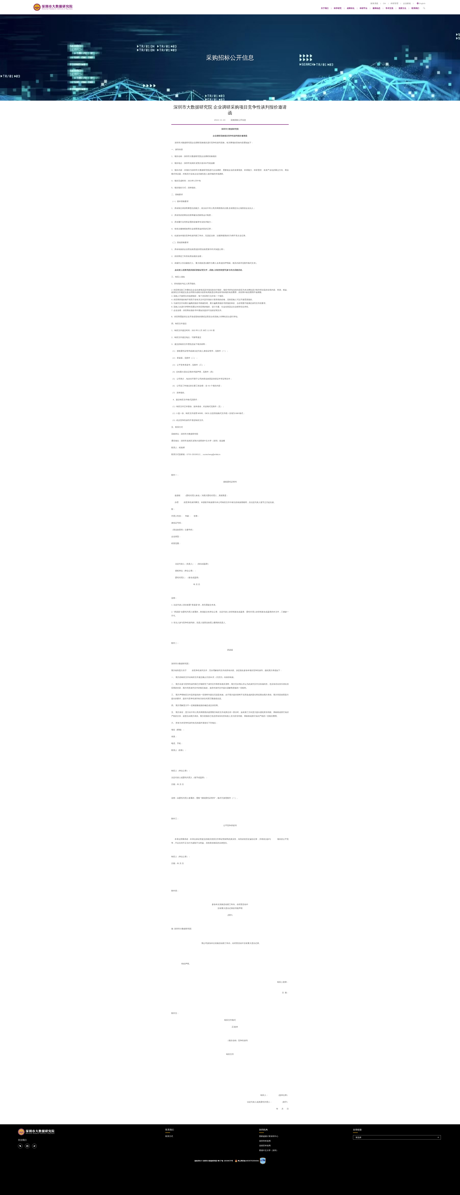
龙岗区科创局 (265, 1145)
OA (384, 3)
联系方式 (169, 1136)
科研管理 (394, 3)
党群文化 (402, 8)
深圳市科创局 (265, 1141)
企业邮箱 (407, 3)
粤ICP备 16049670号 (225, 1161)
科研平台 (363, 8)
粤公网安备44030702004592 (248, 1161)
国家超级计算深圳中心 (268, 1136)
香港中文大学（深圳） (268, 1150)
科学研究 (338, 8)
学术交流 (389, 8)
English (422, 3)
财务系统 (374, 3)
